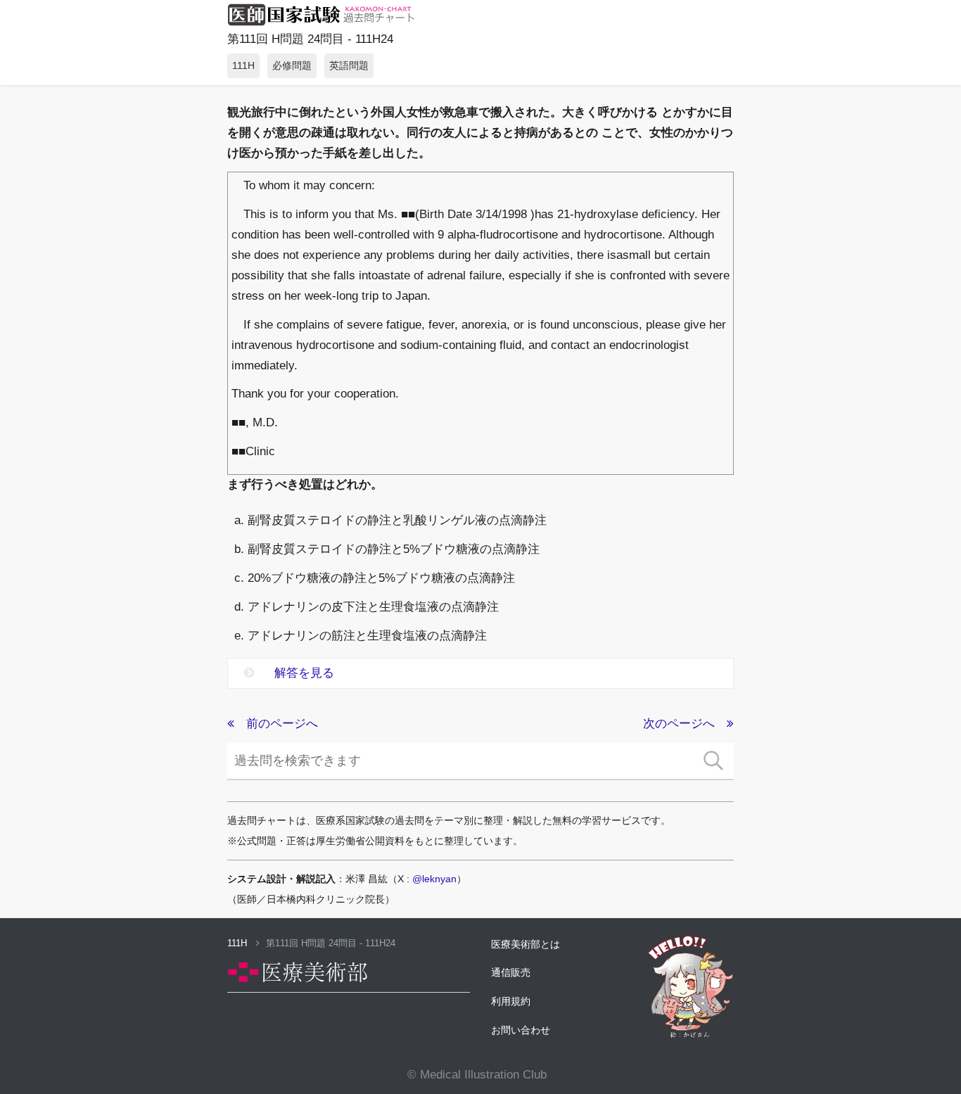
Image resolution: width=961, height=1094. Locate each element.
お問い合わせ (520, 1030)
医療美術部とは (525, 944)
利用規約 (510, 1001)
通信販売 (510, 972)
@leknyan (434, 878)
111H (238, 943)
